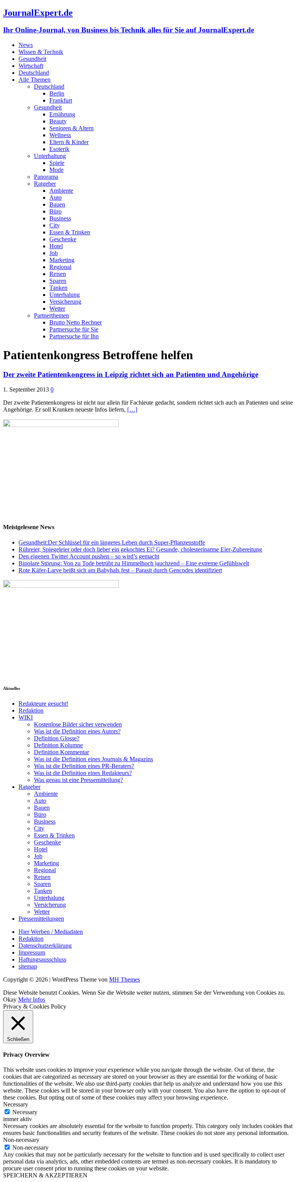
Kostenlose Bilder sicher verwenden (78, 724)
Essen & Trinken (69, 232)
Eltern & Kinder (69, 142)
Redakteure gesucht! (43, 703)
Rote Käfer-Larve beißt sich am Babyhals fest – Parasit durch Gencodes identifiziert (120, 570)
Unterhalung (64, 294)
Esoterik (59, 149)
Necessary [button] (15, 1104)
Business (60, 218)
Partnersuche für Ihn (74, 336)
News (25, 45)
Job (53, 253)
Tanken (58, 287)
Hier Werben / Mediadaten (50, 931)
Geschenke (62, 239)
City (54, 225)
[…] (132, 409)
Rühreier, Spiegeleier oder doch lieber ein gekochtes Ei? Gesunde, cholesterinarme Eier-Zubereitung (140, 549)
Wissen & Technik (40, 52)
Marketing (61, 260)
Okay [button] (10, 999)
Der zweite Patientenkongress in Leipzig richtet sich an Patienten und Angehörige (130, 374)
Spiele (56, 163)
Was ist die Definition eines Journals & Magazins (93, 759)
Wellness (60, 135)
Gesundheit (32, 58)
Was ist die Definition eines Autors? (77, 731)
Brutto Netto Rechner (75, 322)
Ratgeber (45, 183)
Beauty (58, 121)
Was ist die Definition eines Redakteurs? (83, 773)
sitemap (27, 966)
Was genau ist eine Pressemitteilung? (78, 780)
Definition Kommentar (61, 752)
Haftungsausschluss (42, 959)
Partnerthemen (51, 315)
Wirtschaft (30, 65)
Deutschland (33, 72)
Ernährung (62, 114)
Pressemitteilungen (41, 918)
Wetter (57, 308)
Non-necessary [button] (21, 1140)
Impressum (31, 952)
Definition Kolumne (58, 745)
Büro (55, 211)
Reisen (57, 274)
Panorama (46, 176)
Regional (60, 267)
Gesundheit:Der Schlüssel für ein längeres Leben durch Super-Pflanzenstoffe (111, 542)
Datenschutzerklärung (45, 945)
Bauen (57, 204)
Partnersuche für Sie (73, 329)
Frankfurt (60, 100)
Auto (55, 197)
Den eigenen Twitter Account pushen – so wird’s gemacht (88, 556)
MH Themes (124, 979)
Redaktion (31, 710)
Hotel (56, 246)
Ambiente (61, 190)
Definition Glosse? (56, 738)
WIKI (25, 717)
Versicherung (65, 301)
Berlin (56, 93)
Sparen (57, 280)
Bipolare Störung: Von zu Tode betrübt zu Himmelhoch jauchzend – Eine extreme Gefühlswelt (133, 563)
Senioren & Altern (71, 128)
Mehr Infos (31, 999)
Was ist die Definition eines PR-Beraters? (84, 766)
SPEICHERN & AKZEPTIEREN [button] (45, 1175)
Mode (56, 169)
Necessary (24, 1112)
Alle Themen (34, 79)
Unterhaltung (50, 156)
